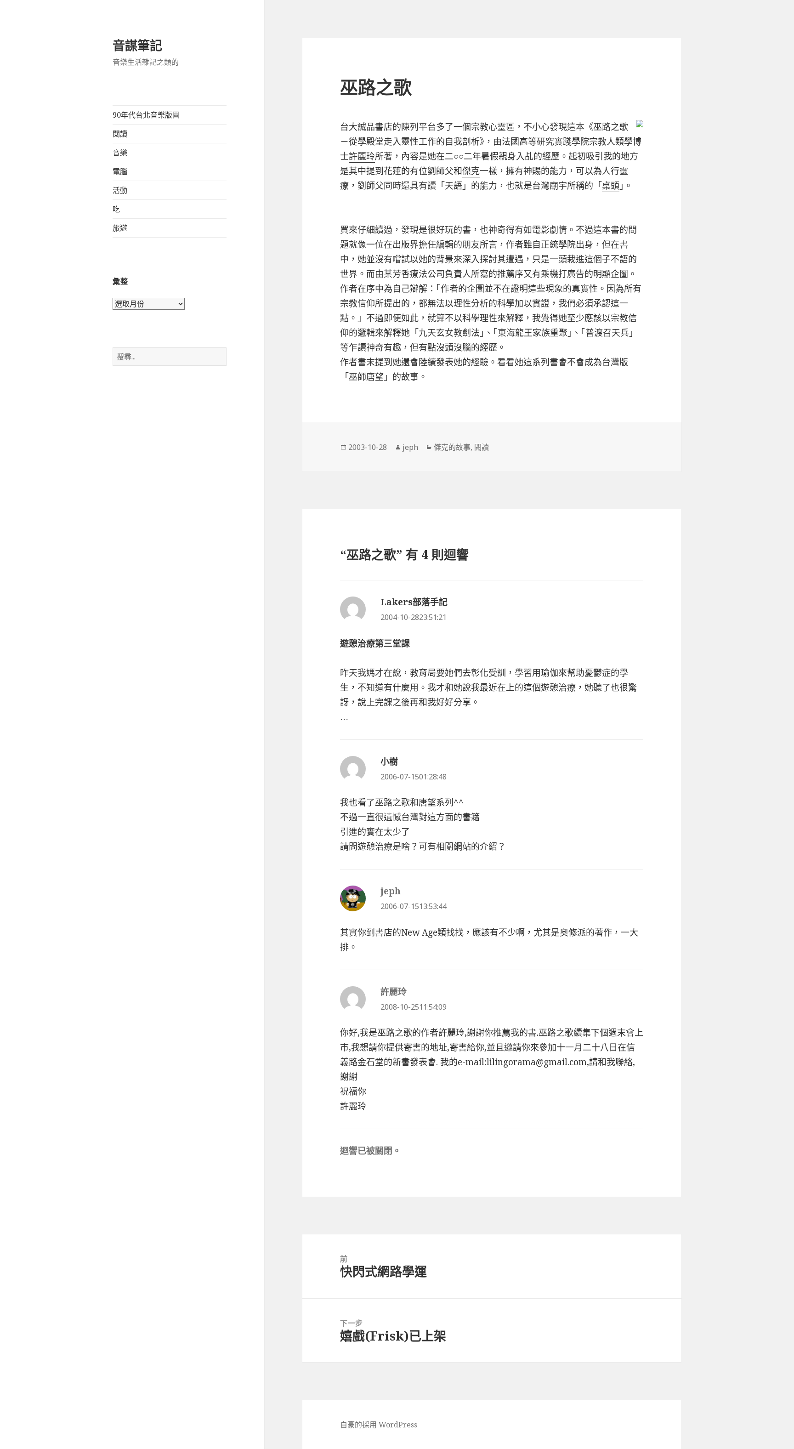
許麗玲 (362, 156)
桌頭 (610, 186)
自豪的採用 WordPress (378, 1425)
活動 (120, 190)
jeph (410, 447)
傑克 (471, 171)
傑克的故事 (452, 447)
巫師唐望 (366, 377)
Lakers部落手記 (414, 602)
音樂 (120, 153)
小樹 (389, 761)
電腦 (120, 171)
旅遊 (120, 228)
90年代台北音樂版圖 (146, 115)
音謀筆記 (137, 45)
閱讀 (120, 134)
